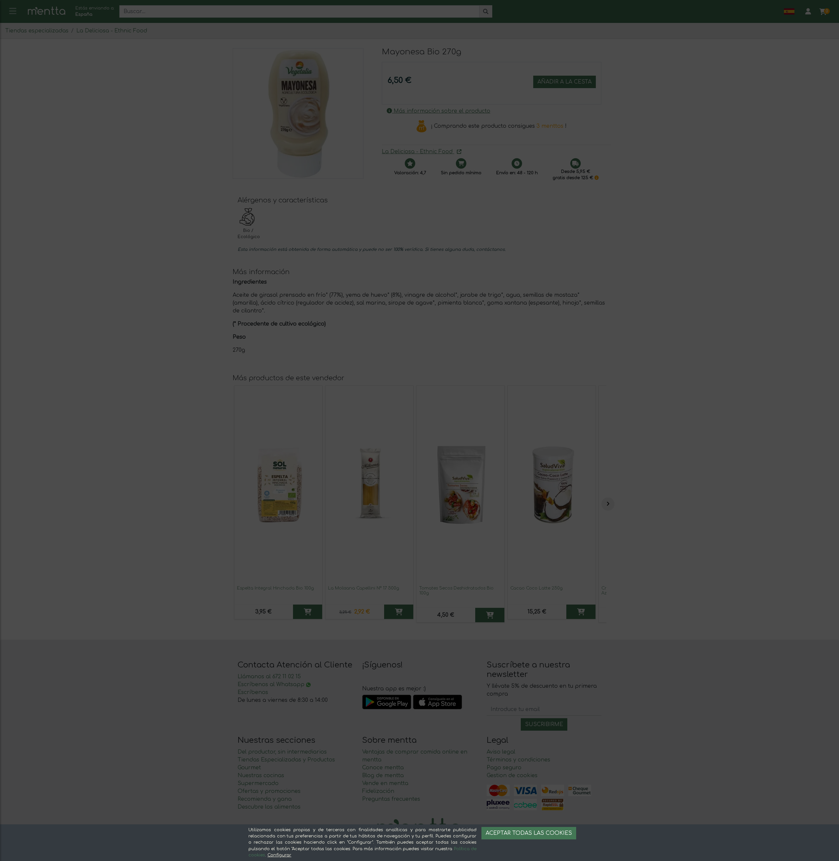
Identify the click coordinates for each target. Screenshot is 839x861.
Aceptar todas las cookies (529, 833)
